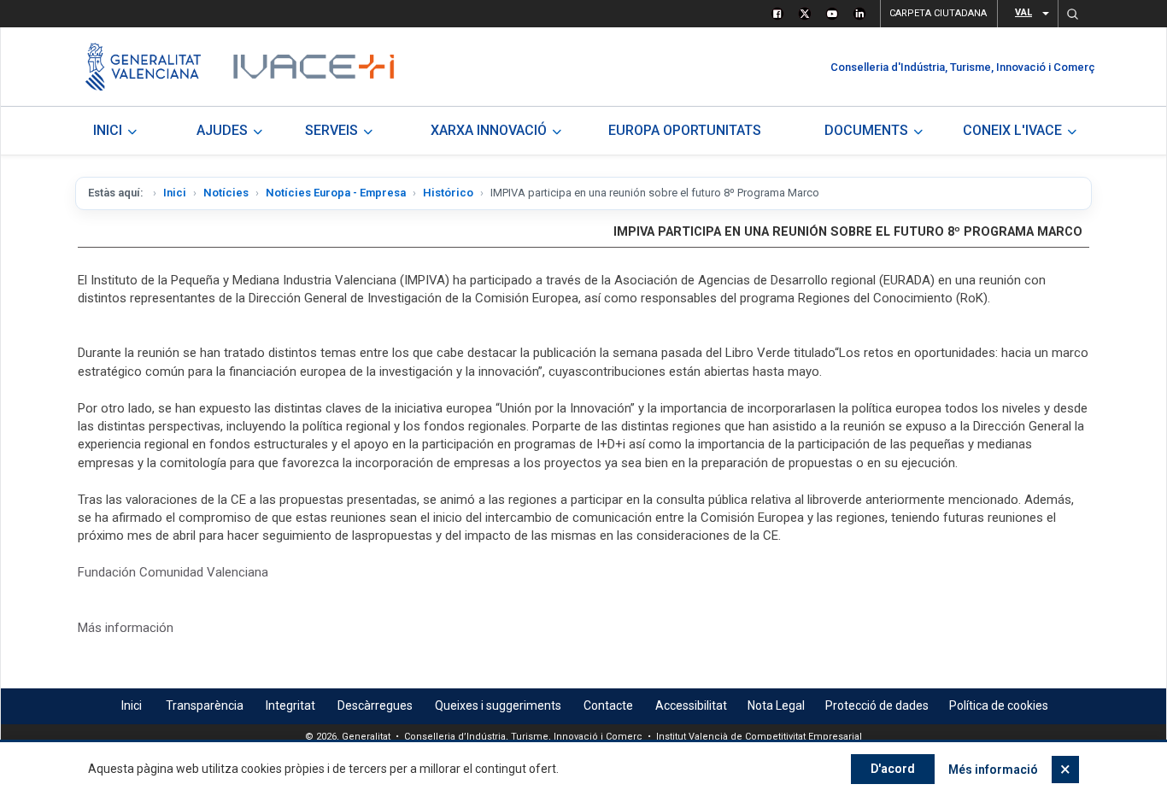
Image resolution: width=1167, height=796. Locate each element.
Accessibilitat (691, 705)
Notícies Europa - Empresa (336, 192)
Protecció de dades (877, 705)
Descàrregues (375, 705)
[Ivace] (312, 67)
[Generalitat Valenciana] (143, 67)
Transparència (204, 705)
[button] (1072, 13)
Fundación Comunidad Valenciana (173, 572)
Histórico (448, 192)
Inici (174, 192)
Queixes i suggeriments (498, 705)
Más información (125, 627)
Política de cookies (998, 705)
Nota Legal (776, 705)
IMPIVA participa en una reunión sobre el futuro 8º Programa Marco (847, 232)
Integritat (290, 705)
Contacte (608, 705)
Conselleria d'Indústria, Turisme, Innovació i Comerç (962, 67)
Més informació (993, 769)
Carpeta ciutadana (938, 13)
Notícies (226, 192)
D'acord (893, 769)
